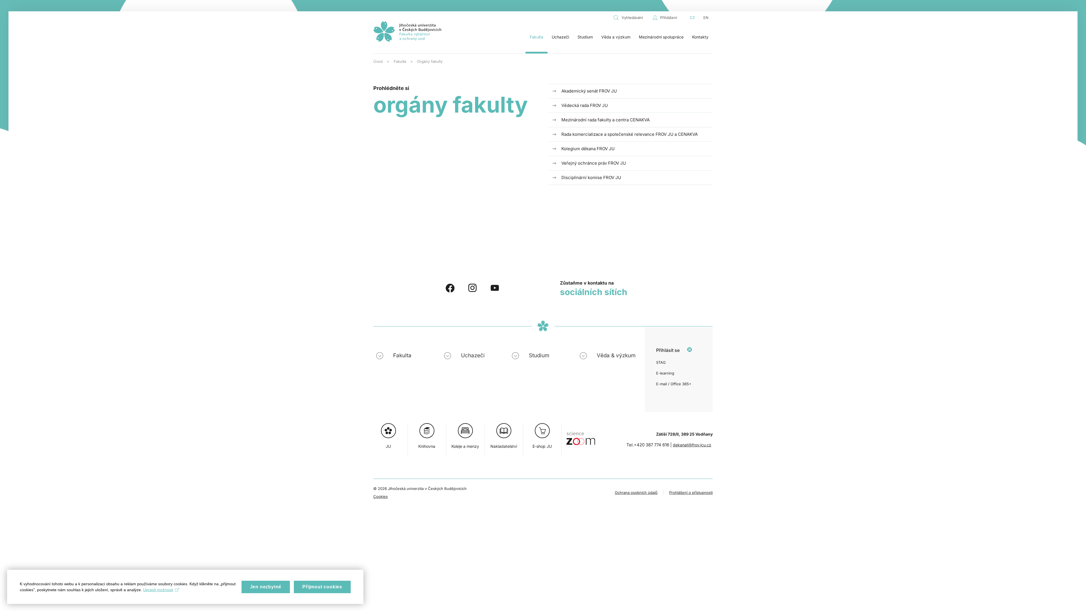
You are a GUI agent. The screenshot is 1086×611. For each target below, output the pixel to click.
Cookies (380, 496)
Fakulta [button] (536, 37)
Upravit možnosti (158, 590)
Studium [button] (585, 37)
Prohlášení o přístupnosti (691, 492)
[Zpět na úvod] (407, 31)
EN (705, 17)
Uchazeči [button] (560, 37)
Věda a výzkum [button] (615, 37)
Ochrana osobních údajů (636, 492)
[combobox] (631, 17)
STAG (661, 362)
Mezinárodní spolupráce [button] (661, 37)
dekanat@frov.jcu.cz (692, 444)
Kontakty (700, 37)
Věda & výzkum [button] (616, 355)
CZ (692, 17)
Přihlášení (668, 17)
